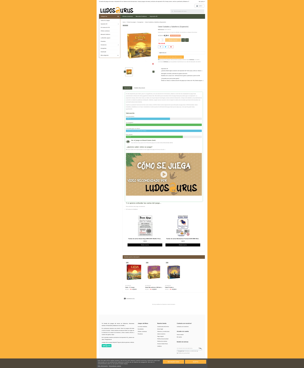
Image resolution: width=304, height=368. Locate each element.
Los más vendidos (142, 326)
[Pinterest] (171, 47)
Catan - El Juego (130, 287)
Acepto (195, 362)
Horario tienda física (162, 343)
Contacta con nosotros (183, 326)
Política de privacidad (162, 338)
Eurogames (103, 48)
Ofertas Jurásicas (127, 16)
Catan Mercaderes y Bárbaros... (154, 287)
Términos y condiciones (163, 331)
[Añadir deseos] (183, 40)
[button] (163, 174)
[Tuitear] (165, 47)
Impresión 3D (153, 16)
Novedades (141, 329)
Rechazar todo (173, 362)
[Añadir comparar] (187, 40)
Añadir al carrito (173, 40)
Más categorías (104, 55)
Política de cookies (162, 341)
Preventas (103, 41)
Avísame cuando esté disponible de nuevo (171, 57)
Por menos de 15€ (105, 27)
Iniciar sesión (180, 334)
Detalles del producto (139, 88)
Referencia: (161, 29)
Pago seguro (160, 336)
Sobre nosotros (161, 334)
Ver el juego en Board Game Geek (143, 140)
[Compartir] (160, 47)
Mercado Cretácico (141, 16)
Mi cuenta (179, 337)
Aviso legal (160, 329)
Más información (103, 366)
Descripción (127, 88)
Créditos (159, 346)
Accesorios (103, 44)
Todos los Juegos (105, 20)
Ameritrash (103, 51)
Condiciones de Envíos (163, 326)
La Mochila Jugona (105, 37)
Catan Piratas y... (170, 287)
